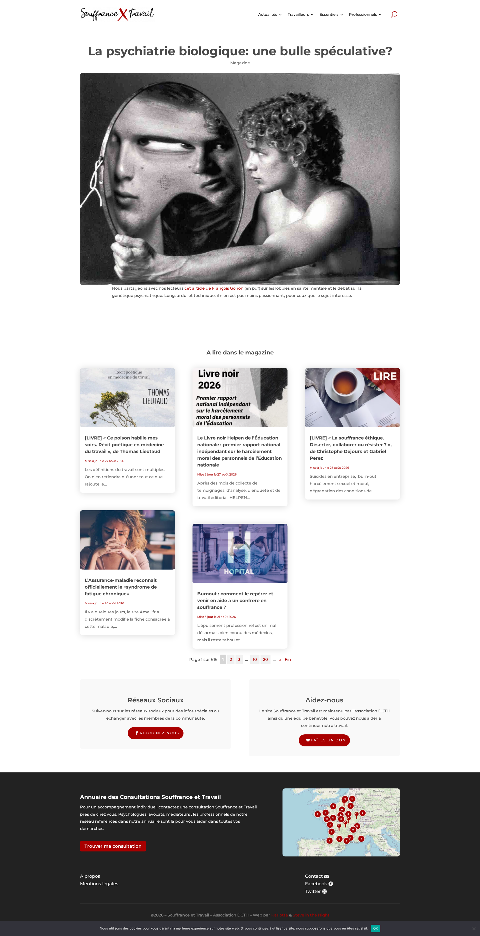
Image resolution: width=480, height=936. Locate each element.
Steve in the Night (311, 915)
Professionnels (363, 14)
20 (265, 659)
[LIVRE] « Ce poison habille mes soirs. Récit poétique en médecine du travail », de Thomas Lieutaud (124, 444)
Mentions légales (99, 883)
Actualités (267, 14)
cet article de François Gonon (214, 288)
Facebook (316, 883)
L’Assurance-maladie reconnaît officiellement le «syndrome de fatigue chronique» (121, 587)
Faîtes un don (328, 740)
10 (255, 659)
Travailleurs (298, 14)
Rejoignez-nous (159, 733)
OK (375, 928)
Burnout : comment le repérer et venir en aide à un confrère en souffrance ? (235, 600)
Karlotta (279, 915)
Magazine (240, 63)
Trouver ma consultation (113, 846)
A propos (90, 876)
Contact (314, 876)
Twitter (313, 891)
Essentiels (329, 14)
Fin (288, 659)
